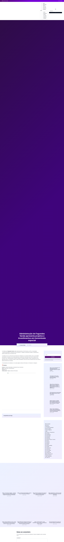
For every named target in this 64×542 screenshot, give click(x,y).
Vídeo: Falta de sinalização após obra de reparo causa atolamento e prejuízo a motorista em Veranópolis (39, 494)
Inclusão (44, 15)
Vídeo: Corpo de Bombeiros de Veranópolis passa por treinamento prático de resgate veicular (55, 369)
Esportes (44, 8)
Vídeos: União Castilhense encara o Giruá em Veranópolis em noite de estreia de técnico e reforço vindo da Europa (55, 410)
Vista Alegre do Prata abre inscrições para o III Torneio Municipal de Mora (54, 377)
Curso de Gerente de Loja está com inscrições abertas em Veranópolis (55, 522)
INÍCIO (44, 3)
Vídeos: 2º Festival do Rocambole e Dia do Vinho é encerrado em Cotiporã (24, 493)
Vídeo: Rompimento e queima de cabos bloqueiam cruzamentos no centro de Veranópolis (54, 494)
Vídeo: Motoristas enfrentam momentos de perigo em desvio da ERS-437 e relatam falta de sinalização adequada (24, 522)
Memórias (44, 4)
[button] (44, 10)
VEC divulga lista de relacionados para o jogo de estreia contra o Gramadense (55, 393)
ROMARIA (44, 9)
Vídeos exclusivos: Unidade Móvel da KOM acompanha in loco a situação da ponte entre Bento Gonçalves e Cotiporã (55, 402)
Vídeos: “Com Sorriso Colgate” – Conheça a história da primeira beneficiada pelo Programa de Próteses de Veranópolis (9, 494)
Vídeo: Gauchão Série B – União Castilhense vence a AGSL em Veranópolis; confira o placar (40, 522)
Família (44, 5)
